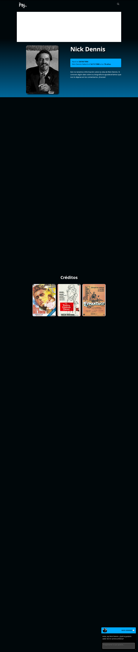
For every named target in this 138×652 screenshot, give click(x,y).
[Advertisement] (69, 27)
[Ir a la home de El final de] (22, 5)
